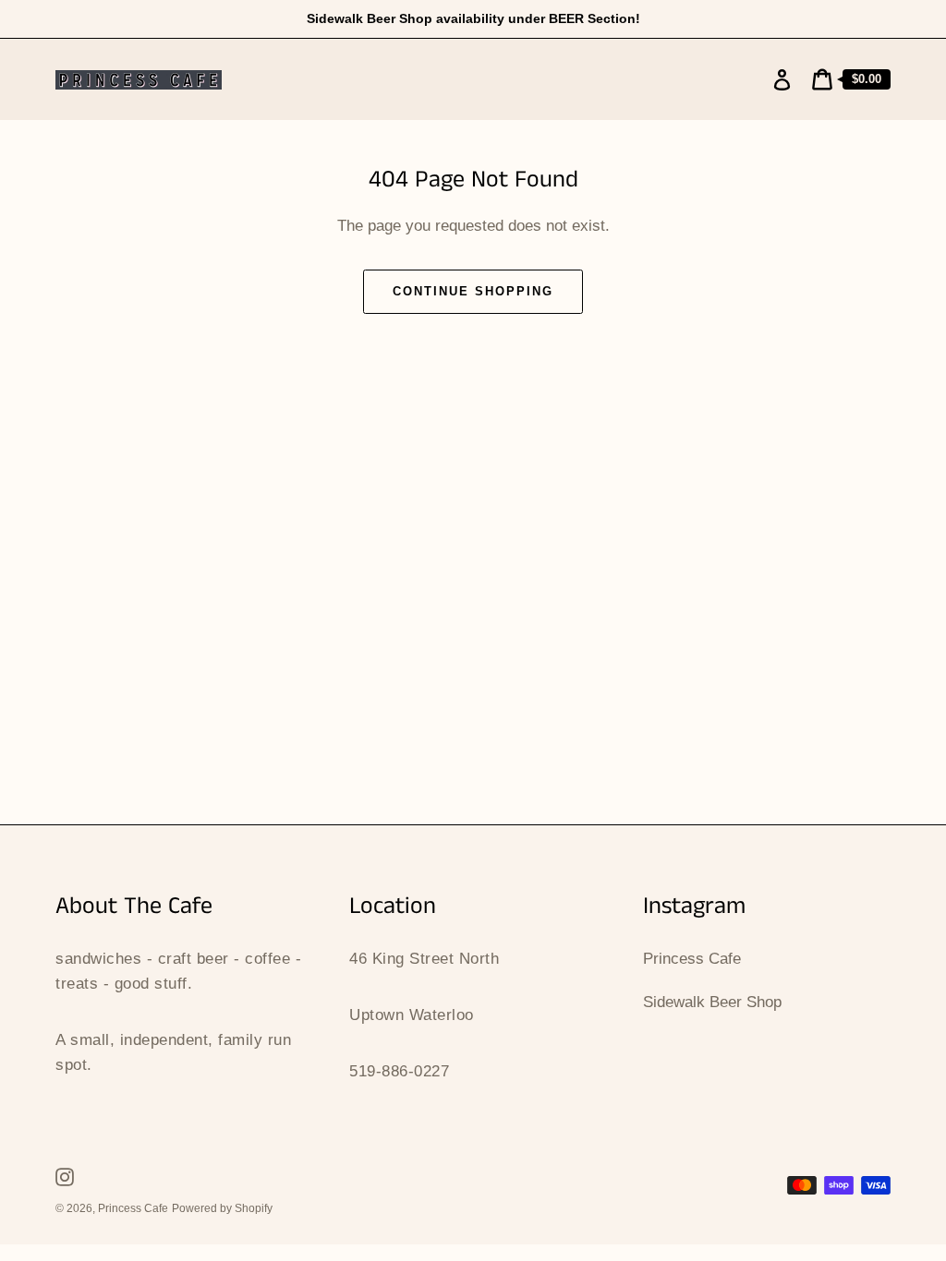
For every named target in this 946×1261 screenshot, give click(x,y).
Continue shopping (472, 291)
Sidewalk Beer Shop (712, 1002)
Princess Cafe (692, 958)
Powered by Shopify (222, 1208)
